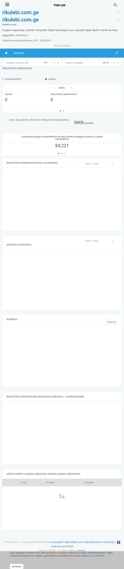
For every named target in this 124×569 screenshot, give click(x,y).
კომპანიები (22, 35)
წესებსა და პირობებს (92, 555)
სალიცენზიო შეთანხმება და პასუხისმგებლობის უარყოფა (82, 542)
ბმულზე (81, 550)
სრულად (111, 322)
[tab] (62, 19)
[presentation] (50, 87)
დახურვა (16, 566)
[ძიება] (115, 5)
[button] (58, 153)
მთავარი (19, 53)
